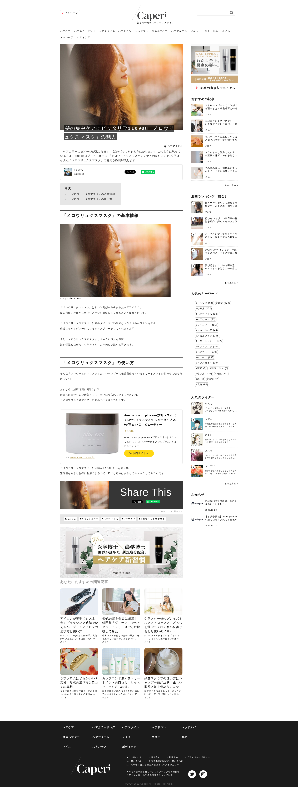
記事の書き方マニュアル (218, 88)
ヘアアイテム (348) (208, 314)
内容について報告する (172, 511)
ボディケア (83, 37)
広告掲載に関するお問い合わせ (167, 761)
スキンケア (66, 37)
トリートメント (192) (209, 341)
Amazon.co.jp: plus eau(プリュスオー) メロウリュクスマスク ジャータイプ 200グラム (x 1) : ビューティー (150, 420)
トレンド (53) (205, 303)
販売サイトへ (140, 453)
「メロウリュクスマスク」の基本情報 (92, 194)
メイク (194, 31)
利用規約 (173, 757)
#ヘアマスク (128, 519)
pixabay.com (73, 298)
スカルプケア (160, 31)
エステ (206, 31)
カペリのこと (135, 757)
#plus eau (71, 519)
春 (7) (200, 379)
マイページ (71, 12)
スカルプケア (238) (208, 336)
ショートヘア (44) (207, 330)
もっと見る (230, 185)
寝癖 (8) (213, 379)
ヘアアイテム (179, 31)
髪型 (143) (224, 303)
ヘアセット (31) (206, 319)
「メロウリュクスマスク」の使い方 (90, 199)
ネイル (226, 31)
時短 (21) (222, 373)
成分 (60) (202, 384)
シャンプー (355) (207, 325)
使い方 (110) (204, 373)
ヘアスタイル (107, 31)
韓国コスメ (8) (219, 368)
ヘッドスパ (141, 31)
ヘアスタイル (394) (208, 363)
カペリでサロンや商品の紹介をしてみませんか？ (153, 765)
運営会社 (155, 757)
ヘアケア (65, 31)
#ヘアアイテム (110, 519)
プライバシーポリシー (198, 757)
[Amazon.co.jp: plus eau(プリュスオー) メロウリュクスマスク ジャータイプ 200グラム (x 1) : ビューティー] (92, 433)
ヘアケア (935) (205, 357)
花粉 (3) (201, 368)
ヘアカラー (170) (207, 352)
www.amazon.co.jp (82, 457)
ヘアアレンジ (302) (208, 346)
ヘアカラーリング (85, 31)
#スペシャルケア (89, 519)
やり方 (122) (204, 308)
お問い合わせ (135, 761)
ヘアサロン (125, 31)
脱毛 (216, 31)
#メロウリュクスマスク (152, 519)
